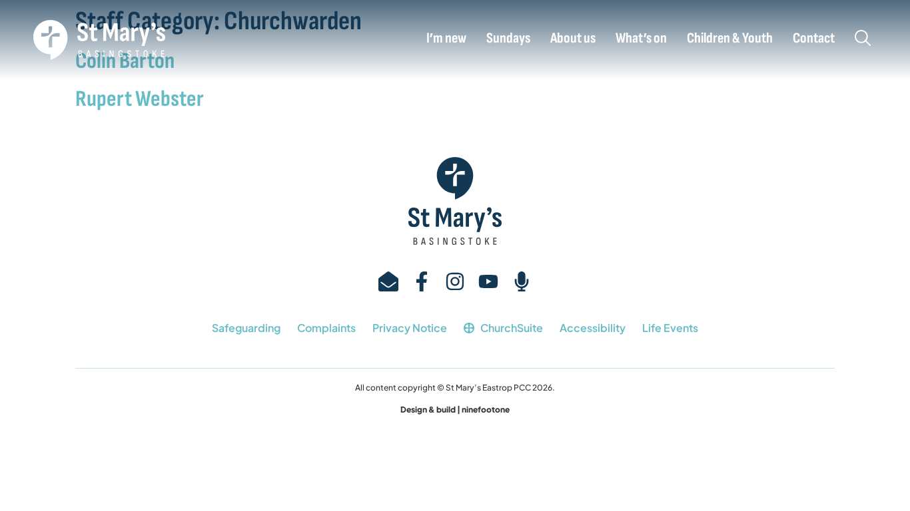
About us (573, 38)
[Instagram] (455, 281)
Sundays (508, 38)
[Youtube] (488, 281)
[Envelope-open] (388, 281)
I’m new (446, 38)
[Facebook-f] (422, 281)
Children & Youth (730, 38)
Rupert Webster (139, 98)
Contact (814, 38)
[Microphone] (522, 281)
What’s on (641, 38)
